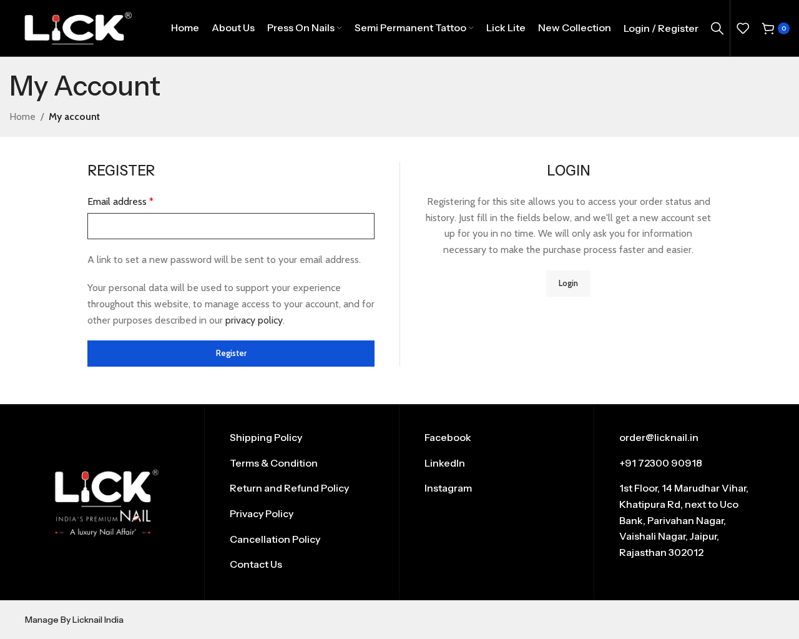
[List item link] (302, 438)
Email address (120, 201)
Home (22, 116)
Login (568, 283)
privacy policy (254, 320)
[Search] (717, 28)
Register (231, 353)
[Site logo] (77, 27)
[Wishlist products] (742, 28)
